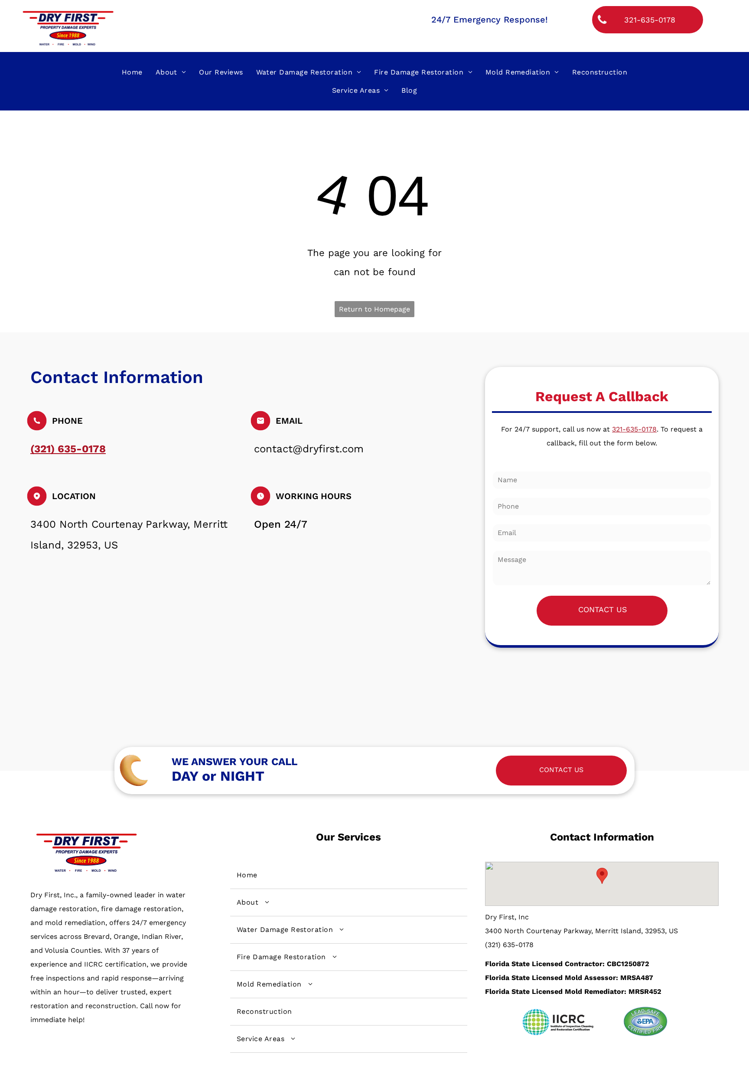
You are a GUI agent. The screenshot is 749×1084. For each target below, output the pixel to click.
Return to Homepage (374, 309)
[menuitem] (132, 72)
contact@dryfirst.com (309, 449)
